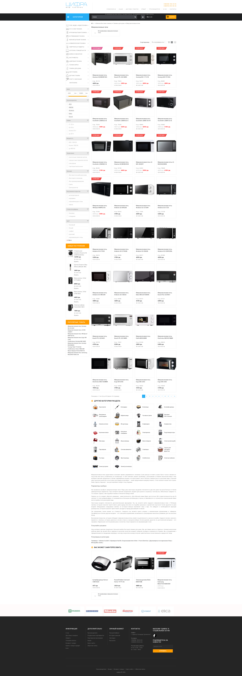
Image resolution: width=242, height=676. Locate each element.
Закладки (112, 638)
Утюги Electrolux (143, 540)
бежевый (72, 225)
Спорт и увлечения (75, 79)
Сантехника (73, 82)
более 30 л (72, 130)
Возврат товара (71, 643)
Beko (70, 113)
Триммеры (94, 540)
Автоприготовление (75, 178)
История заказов (114, 635)
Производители (154, 9)
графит (71, 231)
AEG (70, 104)
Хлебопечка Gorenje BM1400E (77, 341)
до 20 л (71, 133)
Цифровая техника (75, 61)
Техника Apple (74, 64)
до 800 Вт (72, 148)
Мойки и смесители (75, 54)
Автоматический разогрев (78, 175)
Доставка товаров (72, 635)
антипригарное (74, 195)
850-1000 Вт (73, 142)
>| (174, 396)
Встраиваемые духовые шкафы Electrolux (143, 14)
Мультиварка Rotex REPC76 (76, 350)
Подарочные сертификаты (96, 635)
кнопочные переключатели (78, 157)
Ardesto (71, 110)
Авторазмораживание (76, 181)
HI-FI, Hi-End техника (75, 29)
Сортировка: (145, 42)
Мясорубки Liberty (97, 542)
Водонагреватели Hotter (129, 540)
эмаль (71, 204)
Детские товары (74, 75)
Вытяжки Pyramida (127, 14)
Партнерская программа (95, 638)
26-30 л (71, 127)
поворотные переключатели (78, 160)
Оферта (68, 638)
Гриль (71, 184)
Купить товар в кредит (73, 645)
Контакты (173, 9)
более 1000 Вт (73, 145)
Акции (89, 640)
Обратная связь (92, 645)
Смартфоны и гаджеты (76, 47)
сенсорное (72, 163)
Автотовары (73, 72)
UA (151, 17)
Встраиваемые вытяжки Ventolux (113, 14)
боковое (71, 213)
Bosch (71, 116)
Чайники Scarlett (104, 540)
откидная (72, 216)
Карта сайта (91, 643)
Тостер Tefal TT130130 (74, 347)
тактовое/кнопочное (76, 166)
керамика (72, 198)
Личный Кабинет (114, 633)
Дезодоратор (73, 187)
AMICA (71, 107)
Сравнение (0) (111, 9)
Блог (67, 648)
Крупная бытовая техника (78, 32)
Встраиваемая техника (77, 36)
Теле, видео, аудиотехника (78, 25)
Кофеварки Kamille (115, 540)
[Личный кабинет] (143, 17)
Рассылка (112, 640)
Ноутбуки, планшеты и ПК (77, 50)
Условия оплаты (71, 640)
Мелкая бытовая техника (77, 39)
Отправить (162, 651)
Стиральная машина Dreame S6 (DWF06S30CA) (80, 253)
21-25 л (71, 124)
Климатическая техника (77, 43)
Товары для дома (75, 68)
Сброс (70, 240)
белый (71, 228)
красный (72, 234)
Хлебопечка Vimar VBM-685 (76, 349)
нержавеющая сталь (76, 201)
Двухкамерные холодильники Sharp (160, 540)
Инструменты (73, 57)
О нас (67, 633)
